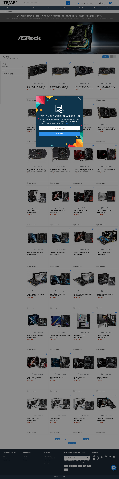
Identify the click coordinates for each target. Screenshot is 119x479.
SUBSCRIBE (59, 134)
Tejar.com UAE (72, 123)
